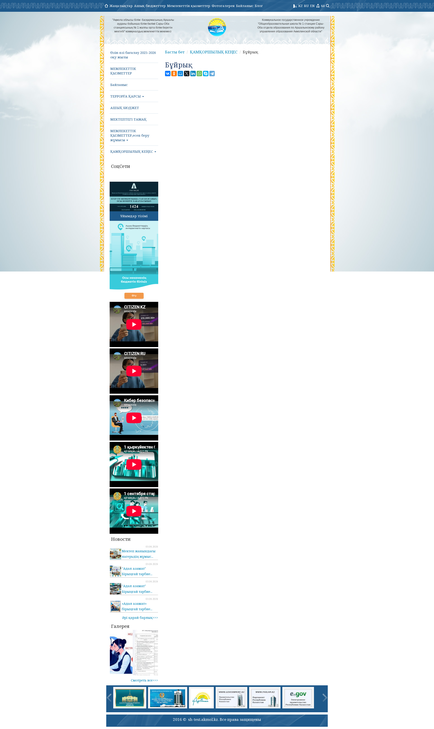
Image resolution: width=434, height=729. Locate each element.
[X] (186, 73)
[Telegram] (212, 73)
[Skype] (205, 73)
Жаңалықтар (121, 5)
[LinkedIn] (193, 73)
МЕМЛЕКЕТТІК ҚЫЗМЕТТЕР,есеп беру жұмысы (129, 135)
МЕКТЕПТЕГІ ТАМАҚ (128, 119)
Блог (259, 5)
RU (306, 5)
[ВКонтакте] (167, 73)
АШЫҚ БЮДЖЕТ (124, 107)
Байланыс (244, 5)
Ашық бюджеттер (150, 5)
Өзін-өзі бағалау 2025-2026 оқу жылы (133, 54)
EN (312, 5)
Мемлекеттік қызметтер (188, 5)
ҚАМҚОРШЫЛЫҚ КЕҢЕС (132, 151)
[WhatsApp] (199, 73)
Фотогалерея (223, 5)
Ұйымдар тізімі (134, 216)
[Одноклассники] (174, 73)
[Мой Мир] (180, 73)
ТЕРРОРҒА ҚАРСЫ (126, 96)
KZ (300, 5)
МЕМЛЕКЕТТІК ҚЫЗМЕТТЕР (123, 70)
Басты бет (175, 52)
